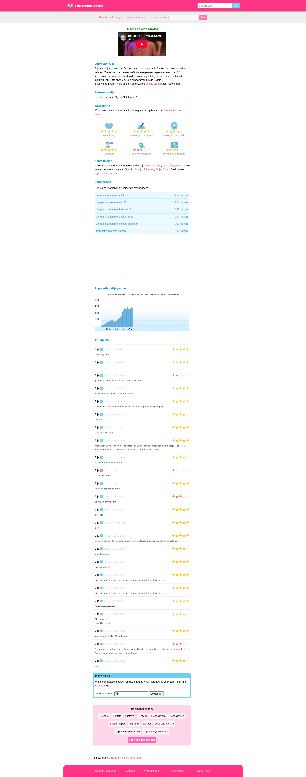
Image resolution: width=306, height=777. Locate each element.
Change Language (105, 771)
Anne (151, 169)
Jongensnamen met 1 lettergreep (142, 216)
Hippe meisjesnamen (128, 731)
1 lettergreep (158, 716)
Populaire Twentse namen (142, 231)
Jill (145, 169)
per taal (146, 723)
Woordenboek (152, 771)
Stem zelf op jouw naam (128, 757)
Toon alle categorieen (142, 739)
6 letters (142, 716)
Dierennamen (177, 771)
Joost (149, 165)
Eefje (158, 169)
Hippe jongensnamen (156, 731)
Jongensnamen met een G (142, 202)
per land (134, 723)
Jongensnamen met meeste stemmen (142, 223)
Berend (157, 165)
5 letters (129, 716)
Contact (130, 771)
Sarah (166, 169)
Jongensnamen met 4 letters (142, 195)
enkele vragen (154, 83)
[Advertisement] (76, 70)
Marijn (138, 169)
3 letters (104, 716)
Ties (171, 165)
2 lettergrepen (176, 716)
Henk (178, 165)
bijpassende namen (106, 173)
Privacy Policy (203, 771)
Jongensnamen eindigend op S (142, 209)
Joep (165, 165)
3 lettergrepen (118, 723)
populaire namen (164, 723)
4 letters (116, 716)
